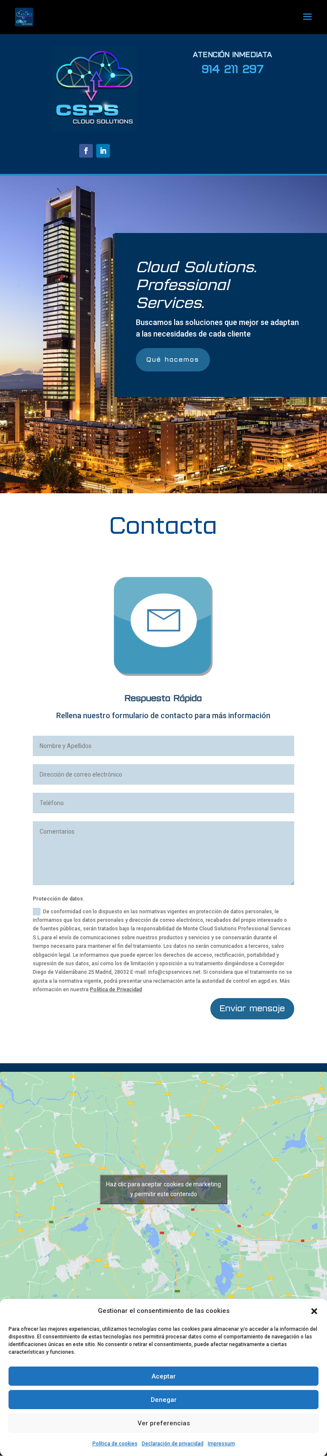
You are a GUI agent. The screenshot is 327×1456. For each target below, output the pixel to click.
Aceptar (164, 1376)
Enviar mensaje (252, 1008)
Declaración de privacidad (173, 1444)
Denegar (164, 1400)
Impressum (221, 1444)
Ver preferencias (164, 1423)
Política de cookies (115, 1444)
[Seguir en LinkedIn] (103, 151)
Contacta (163, 526)
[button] (314, 1311)
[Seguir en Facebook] (86, 151)
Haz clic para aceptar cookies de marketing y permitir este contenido (163, 1189)
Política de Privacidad (116, 990)
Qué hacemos (172, 360)
